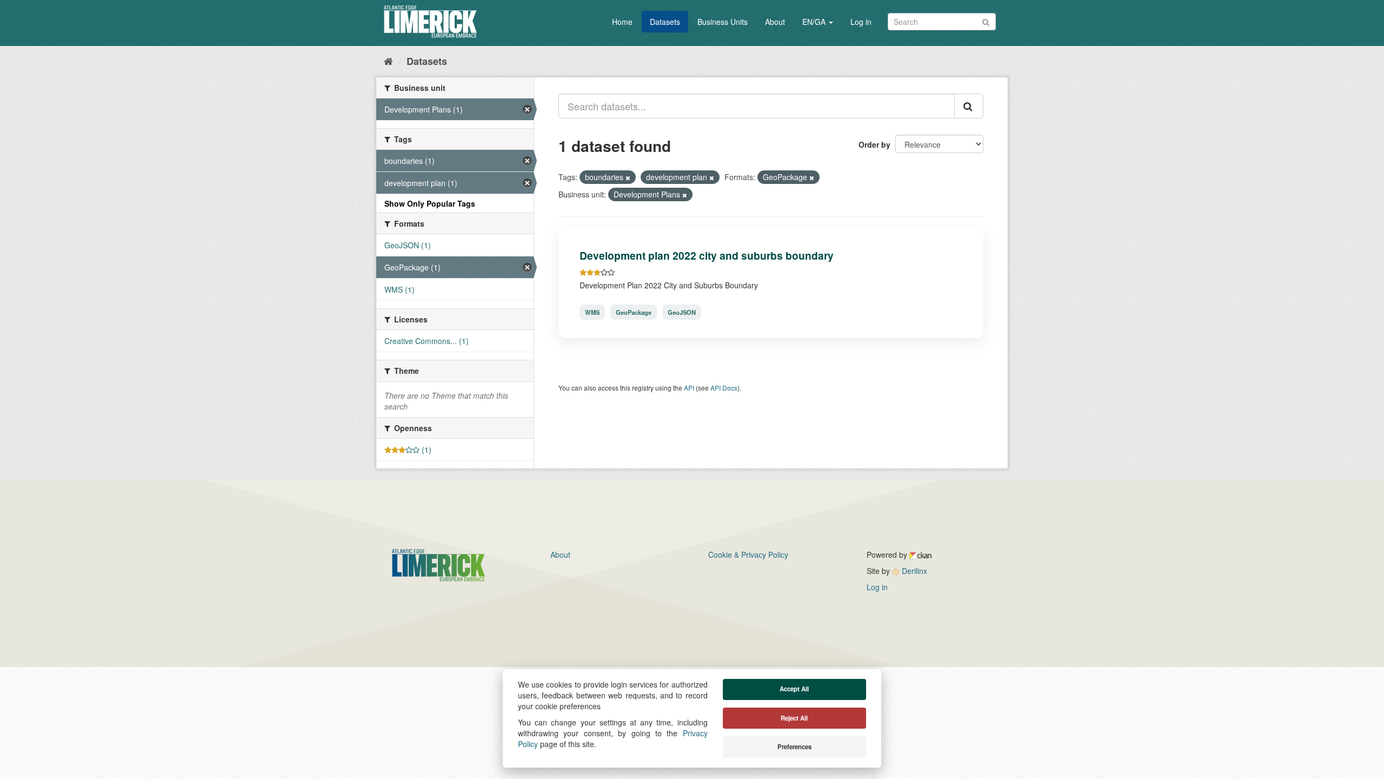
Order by (874, 144)
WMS (592, 312)
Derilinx (913, 570)
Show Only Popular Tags (429, 203)
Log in (860, 21)
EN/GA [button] (815, 21)
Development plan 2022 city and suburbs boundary (707, 255)
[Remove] (628, 177)
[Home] (388, 61)
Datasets (665, 21)
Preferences (794, 746)
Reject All (794, 718)
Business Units (722, 21)
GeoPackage (633, 312)
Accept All (794, 689)
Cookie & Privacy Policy (748, 554)
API (689, 387)
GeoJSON (682, 312)
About (775, 21)
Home (622, 21)
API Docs (723, 387)
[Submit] (985, 20)
